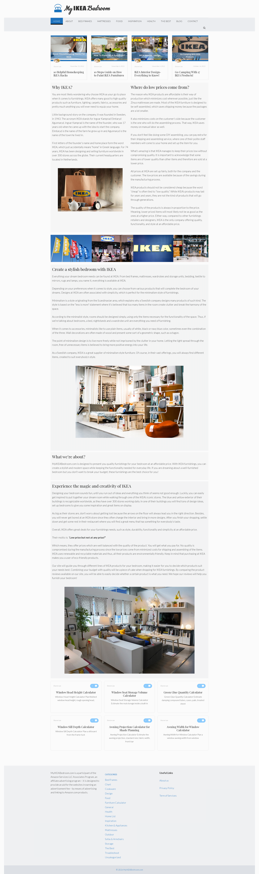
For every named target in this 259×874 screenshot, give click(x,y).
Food (119, 21)
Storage (109, 843)
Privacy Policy (166, 788)
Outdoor (109, 834)
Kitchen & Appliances (116, 825)
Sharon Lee (57, 66)
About (69, 21)
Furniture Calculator (115, 802)
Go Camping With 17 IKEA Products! (187, 73)
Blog (179, 21)
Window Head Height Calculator (76, 697)
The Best (166, 21)
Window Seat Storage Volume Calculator (129, 697)
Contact (193, 21)
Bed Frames (85, 21)
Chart (108, 784)
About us (164, 780)
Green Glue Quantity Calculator (183, 697)
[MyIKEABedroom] (82, 8)
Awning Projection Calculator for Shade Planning (129, 733)
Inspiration (135, 21)
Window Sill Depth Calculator (76, 733)
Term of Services (168, 795)
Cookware (110, 788)
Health (151, 21)
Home (56, 21)
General (109, 807)
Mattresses (104, 21)
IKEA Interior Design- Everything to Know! (147, 73)
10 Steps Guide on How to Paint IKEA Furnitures (109, 73)
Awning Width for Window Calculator (183, 733)
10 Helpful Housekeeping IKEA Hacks (69, 73)
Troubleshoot (112, 852)
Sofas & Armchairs (114, 839)
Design (109, 793)
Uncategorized (113, 857)
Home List (110, 816)
